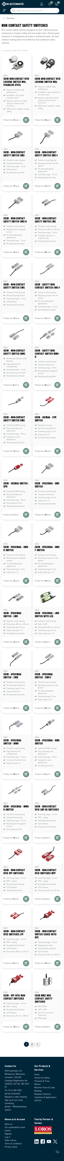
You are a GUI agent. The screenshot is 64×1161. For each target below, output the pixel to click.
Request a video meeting (16, 1097)
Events (8, 1130)
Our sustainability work (15, 1127)
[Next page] (37, 1044)
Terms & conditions (13, 1143)
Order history (10, 1140)
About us (8, 1124)
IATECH (37, 1100)
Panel (36, 1074)
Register (8, 1134)
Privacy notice (11, 1147)
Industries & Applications (45, 1097)
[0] (49, 4)
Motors (37, 1084)
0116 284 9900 (15, 1090)
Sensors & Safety (42, 1077)
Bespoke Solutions (42, 1094)
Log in (7, 1137)
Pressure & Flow (41, 1081)
